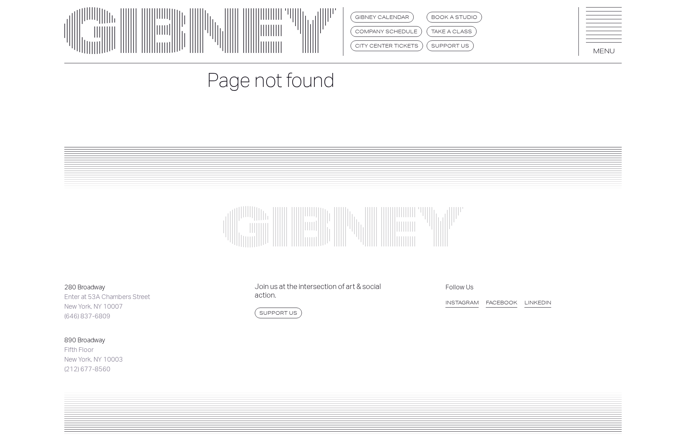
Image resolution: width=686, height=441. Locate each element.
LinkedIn (538, 302)
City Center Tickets (386, 45)
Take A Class (451, 31)
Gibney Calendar (382, 17)
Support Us (450, 45)
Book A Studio (454, 17)
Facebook (501, 302)
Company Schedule (386, 31)
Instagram (462, 302)
